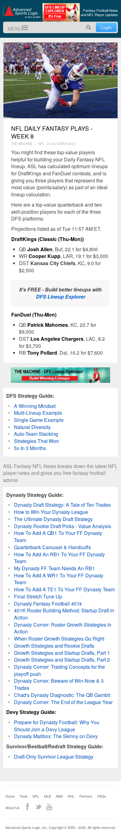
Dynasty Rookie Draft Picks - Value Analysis (62, 526)
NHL (71, 796)
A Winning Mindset (35, 405)
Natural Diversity (32, 427)
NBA (59, 796)
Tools (24, 796)
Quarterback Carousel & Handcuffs (52, 547)
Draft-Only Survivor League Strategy (53, 756)
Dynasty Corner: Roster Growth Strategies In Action (62, 628)
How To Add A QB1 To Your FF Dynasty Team (58, 536)
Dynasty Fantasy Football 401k (48, 603)
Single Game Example (39, 419)
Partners (85, 796)
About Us (13, 807)
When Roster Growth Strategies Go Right (59, 638)
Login (106, 27)
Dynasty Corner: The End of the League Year (63, 702)
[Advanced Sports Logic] (21, 12)
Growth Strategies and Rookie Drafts (54, 645)
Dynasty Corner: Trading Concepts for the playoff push (59, 670)
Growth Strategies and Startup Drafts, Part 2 (62, 659)
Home (10, 796)
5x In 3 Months (30, 448)
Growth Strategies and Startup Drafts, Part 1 (62, 652)
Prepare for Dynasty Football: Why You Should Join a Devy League (56, 726)
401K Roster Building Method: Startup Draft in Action (64, 614)
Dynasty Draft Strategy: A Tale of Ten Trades (62, 504)
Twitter (38, 807)
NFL (36, 796)
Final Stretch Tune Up (38, 596)
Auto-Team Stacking (36, 433)
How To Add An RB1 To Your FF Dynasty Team (59, 558)
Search (89, 27)
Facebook (27, 807)
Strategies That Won (36, 440)
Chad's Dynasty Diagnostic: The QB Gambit (62, 694)
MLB (47, 796)
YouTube (49, 807)
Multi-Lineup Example (38, 412)
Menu (22, 27)
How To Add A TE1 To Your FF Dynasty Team (64, 589)
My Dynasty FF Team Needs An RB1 (54, 568)
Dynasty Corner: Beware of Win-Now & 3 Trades (59, 684)
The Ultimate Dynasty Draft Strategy (53, 519)
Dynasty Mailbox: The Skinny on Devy (56, 736)
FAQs (101, 796)
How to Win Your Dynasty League (51, 511)
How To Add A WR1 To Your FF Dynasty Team (58, 579)
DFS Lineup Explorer (60, 296)
